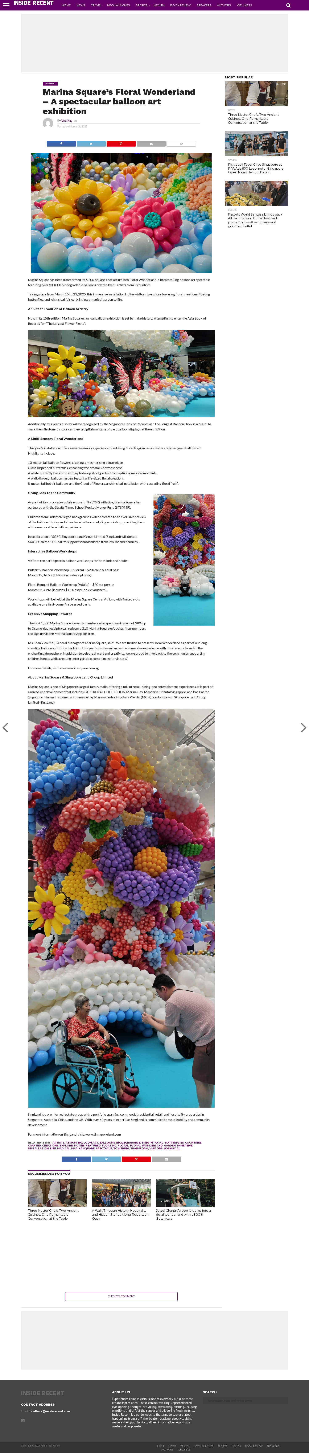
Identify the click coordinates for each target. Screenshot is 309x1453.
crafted (34, 1145)
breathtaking (152, 1142)
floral (123, 1145)
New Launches (118, 5)
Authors (224, 5)
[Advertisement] (154, 43)
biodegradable (128, 1142)
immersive (185, 1145)
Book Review (180, 5)
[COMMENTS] (181, 143)
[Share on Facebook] (61, 143)
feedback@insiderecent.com (49, 1411)
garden (170, 1145)
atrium (71, 1142)
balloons (107, 1142)
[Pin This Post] (121, 143)
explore (66, 1145)
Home (66, 5)
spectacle (104, 1148)
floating (109, 1145)
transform (139, 1148)
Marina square (83, 1148)
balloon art (88, 1142)
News (81, 5)
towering (121, 1148)
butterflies (174, 1142)
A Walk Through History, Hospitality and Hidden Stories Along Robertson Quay (120, 1214)
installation (38, 1148)
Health (159, 5)
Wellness (244, 5)
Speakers (204, 5)
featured (93, 1145)
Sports (141, 5)
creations (50, 1145)
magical (63, 1148)
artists (58, 1142)
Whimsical (172, 1148)
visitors (155, 1148)
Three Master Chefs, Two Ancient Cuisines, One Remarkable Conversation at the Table (53, 1214)
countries (193, 1142)
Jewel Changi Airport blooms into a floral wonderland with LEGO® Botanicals (183, 1214)
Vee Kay (66, 120)
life (53, 1148)
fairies (79, 1145)
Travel (96, 5)
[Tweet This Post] (91, 143)
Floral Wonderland (146, 1145)
